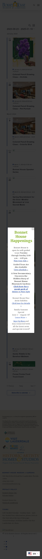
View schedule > (21, 270)
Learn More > (21, 317)
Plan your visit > (21, 261)
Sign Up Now (19, 321)
